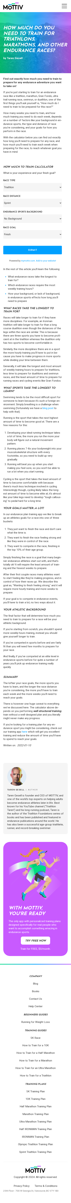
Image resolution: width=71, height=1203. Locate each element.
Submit (32, 250)
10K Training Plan (35, 1098)
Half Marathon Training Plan (36, 1106)
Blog (35, 983)
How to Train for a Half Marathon (35, 1052)
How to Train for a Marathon (35, 1060)
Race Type (9, 181)
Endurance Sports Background (22, 212)
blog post (47, 408)
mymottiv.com (28, 261)
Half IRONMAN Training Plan (35, 1129)
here (24, 731)
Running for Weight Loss (35, 1022)
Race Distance (12, 196)
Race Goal (9, 228)
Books (35, 991)
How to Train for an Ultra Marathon (35, 1068)
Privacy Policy (21, 1185)
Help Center (35, 1006)
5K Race (35, 1037)
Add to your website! (46, 261)
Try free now (35, 940)
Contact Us (35, 998)
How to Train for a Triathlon (35, 1075)
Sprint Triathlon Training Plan (35, 1152)
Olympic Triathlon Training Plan (35, 1144)
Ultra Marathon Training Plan (35, 1121)
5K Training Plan (35, 1091)
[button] (64, 6)
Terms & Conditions (46, 1185)
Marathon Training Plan (35, 1114)
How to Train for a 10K (35, 1045)
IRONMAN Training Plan (35, 1136)
